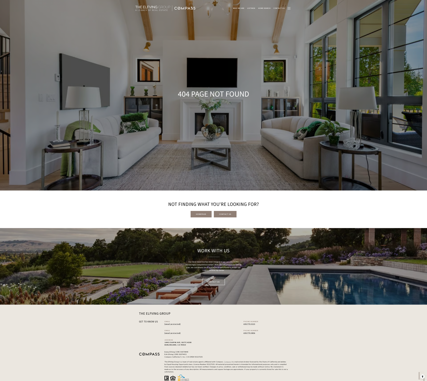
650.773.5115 (249, 324)
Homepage (201, 214)
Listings (251, 8)
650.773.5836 (249, 333)
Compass (227, 362)
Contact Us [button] (225, 214)
